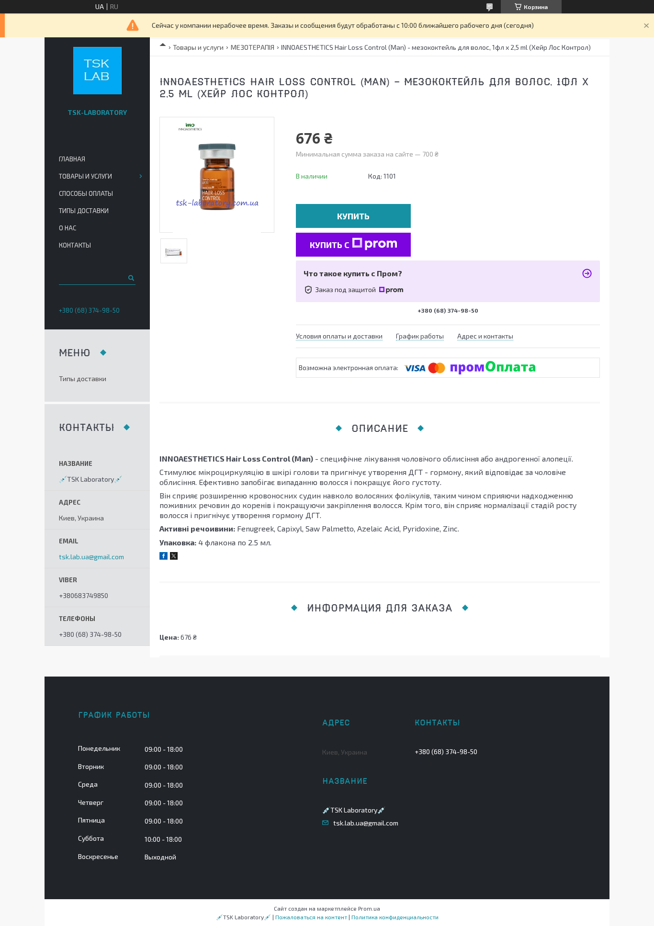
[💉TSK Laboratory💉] (97, 71)
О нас (67, 228)
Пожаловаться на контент (311, 917)
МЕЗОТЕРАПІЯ (252, 47)
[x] (174, 557)
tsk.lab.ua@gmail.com (91, 557)
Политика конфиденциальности (395, 917)
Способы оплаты (86, 193)
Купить (353, 216)
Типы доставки (84, 211)
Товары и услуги (198, 47)
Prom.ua (369, 908)
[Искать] (130, 278)
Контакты (75, 245)
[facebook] (163, 557)
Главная (72, 159)
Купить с (330, 244)
